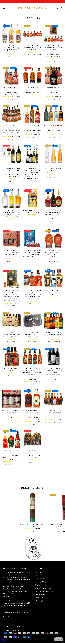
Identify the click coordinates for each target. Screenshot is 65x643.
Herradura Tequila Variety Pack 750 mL (53, 293)
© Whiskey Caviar (11, 631)
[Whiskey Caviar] (32, 8)
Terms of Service (40, 595)
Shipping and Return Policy (43, 588)
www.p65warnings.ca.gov (13, 582)
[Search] (58, 8)
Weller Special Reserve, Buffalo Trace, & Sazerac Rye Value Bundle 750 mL (11, 455)
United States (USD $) (13, 626)
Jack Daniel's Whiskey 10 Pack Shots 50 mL (32, 335)
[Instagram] (8, 616)
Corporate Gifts (39, 579)
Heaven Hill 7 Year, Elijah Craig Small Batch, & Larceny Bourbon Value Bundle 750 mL (32, 295)
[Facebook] (3, 616)
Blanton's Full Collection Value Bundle (32, 48)
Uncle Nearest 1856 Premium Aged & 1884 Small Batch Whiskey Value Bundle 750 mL (32, 415)
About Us (37, 576)
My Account (38, 572)
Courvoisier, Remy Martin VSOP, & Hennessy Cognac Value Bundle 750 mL (53, 215)
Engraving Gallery (40, 582)
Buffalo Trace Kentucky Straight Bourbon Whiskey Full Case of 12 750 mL (11, 130)
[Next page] (38, 474)
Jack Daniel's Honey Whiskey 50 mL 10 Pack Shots (11, 335)
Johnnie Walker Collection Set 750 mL (53, 335)
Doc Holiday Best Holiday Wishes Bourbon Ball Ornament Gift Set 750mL (32, 255)
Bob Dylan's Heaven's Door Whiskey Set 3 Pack (32, 90)
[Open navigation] (4, 8)
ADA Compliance (40, 601)
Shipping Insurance (41, 585)
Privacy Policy (39, 598)
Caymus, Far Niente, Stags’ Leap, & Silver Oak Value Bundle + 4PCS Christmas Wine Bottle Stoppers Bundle (32, 172)
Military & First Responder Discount (46, 591)
